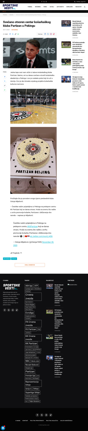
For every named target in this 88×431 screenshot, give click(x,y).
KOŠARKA (38, 6)
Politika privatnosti (37, 420)
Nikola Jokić (35, 361)
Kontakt (25, 420)
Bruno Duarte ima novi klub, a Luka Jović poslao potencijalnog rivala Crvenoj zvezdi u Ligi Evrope (78, 64)
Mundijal (36, 357)
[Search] (75, 1)
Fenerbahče (27, 318)
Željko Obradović (34, 401)
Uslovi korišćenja (66, 420)
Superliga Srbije (32, 392)
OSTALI (52, 6)
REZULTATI (79, 6)
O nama (18, 420)
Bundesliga (27, 291)
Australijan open (29, 289)
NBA (27, 361)
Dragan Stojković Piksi (30, 307)
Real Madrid (35, 378)
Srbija (35, 389)
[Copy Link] (15, 34)
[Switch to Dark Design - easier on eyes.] (84, 6)
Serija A (28, 389)
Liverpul (38, 352)
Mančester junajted (30, 355)
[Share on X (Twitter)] (12, 34)
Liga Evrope (28, 349)
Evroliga (30, 312)
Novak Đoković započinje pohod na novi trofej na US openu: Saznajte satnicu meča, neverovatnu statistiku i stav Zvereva (78, 28)
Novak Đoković (32, 365)
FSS (39, 329)
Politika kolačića (52, 420)
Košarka (15, 29)
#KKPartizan (32, 226)
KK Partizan (7, 258)
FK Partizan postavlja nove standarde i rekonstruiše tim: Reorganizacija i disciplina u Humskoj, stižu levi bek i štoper (39, 11)
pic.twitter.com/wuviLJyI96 (41, 236)
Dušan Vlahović (28, 309)
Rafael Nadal (28, 378)
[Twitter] (4, 81)
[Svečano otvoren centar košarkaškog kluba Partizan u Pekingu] (30, 53)
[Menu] (4, 1)
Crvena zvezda (29, 296)
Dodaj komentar (30, 265)
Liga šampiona (30, 352)
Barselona (37, 289)
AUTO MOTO (60, 6)
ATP (36, 286)
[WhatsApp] (4, 90)
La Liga (36, 347)
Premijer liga (30, 376)
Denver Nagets (29, 305)
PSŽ (38, 375)
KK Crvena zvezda (30, 338)
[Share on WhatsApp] (18, 34)
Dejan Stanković (28, 302)
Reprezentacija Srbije (32, 383)
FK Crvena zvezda (31, 324)
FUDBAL (30, 6)
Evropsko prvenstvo (30, 316)
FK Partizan (30, 329)
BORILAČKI (70, 6)
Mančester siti (28, 357)
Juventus (27, 332)
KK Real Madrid (28, 347)
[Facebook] (4, 76)
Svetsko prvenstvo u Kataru (31, 398)
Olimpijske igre (29, 368)
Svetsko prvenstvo (31, 396)
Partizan (14, 258)
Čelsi (26, 401)
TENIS (45, 6)
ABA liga (28, 286)
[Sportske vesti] (10, 6)
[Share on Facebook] (10, 34)
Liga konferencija (37, 349)
